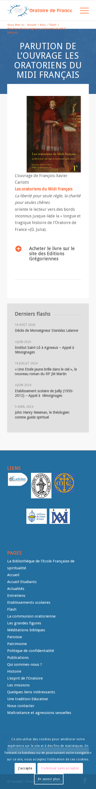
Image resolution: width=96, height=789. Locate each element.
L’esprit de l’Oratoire (25, 678)
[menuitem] (70, 10)
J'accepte (25, 768)
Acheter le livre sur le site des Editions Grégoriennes (52, 253)
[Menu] (82, 10)
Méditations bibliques (26, 630)
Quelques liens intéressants (31, 692)
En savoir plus (49, 779)
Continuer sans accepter (60, 768)
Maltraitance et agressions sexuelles (39, 712)
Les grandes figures (24, 623)
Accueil (13, 575)
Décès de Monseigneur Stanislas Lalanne (46, 330)
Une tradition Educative (27, 699)
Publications (18, 657)
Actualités (15, 588)
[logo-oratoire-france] (39, 10)
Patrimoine (17, 644)
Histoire (14, 671)
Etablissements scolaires (28, 602)
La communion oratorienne (31, 616)
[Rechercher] (70, 10)
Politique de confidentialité (30, 650)
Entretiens (16, 595)
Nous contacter (20, 706)
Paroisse (14, 637)
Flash (11, 609)
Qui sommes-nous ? (24, 664)
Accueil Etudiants (22, 582)
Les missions (18, 685)
